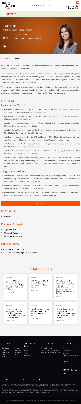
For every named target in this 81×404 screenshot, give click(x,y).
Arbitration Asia (46, 348)
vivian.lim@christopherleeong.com (23, 38)
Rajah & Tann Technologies (50, 350)
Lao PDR (5, 355)
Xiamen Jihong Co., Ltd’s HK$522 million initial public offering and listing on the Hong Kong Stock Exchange (65, 313)
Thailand (16, 355)
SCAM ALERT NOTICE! (12, 14)
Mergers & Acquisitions (13, 233)
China (4, 350)
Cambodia (5, 348)
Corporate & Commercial (14, 236)
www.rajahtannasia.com (71, 355)
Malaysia (5, 357)
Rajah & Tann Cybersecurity (50, 352)
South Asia (27, 355)
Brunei (26, 351)
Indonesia (5, 352)
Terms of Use (67, 361)
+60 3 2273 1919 (15, 35)
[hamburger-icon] (3, 14)
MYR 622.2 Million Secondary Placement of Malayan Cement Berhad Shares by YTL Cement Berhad (15, 285)
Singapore (17, 352)
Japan (26, 353)
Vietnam (16, 357)
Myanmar (17, 348)
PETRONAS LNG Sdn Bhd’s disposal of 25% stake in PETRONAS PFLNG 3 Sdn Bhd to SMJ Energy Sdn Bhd (15, 313)
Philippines (17, 350)
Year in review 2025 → (40, 5)
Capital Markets (10, 230)
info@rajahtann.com (69, 350)
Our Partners (5, 58)
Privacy (65, 363)
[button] (40, 203)
